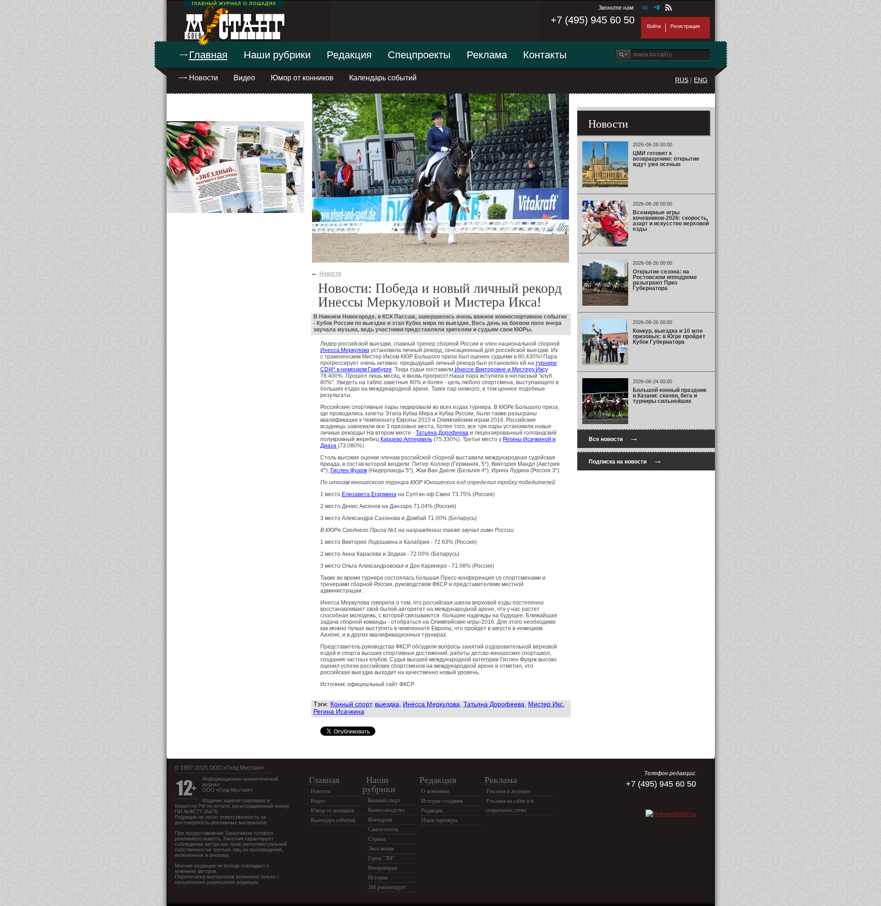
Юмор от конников (302, 78)
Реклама (487, 55)
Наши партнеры (439, 820)
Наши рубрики (277, 55)
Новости (203, 78)
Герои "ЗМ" (381, 858)
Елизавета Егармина (369, 494)
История (378, 877)
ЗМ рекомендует (387, 887)
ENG (701, 80)
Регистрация (685, 26)
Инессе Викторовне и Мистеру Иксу (500, 369)
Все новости (613, 438)
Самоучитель (383, 829)
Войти (654, 26)
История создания (442, 801)
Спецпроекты (419, 55)
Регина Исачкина (338, 711)
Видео (244, 78)
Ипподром (380, 820)
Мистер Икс (545, 704)
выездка (387, 704)
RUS (681, 80)
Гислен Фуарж (348, 470)
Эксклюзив (381, 848)
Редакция (349, 55)
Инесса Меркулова (344, 350)
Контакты (545, 55)
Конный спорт (350, 704)
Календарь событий (383, 78)
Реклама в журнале (508, 791)
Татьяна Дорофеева (442, 433)
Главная (208, 55)
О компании (435, 791)
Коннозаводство (386, 810)
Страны (376, 839)
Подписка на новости (625, 460)
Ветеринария (382, 868)
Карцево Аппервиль (406, 439)
